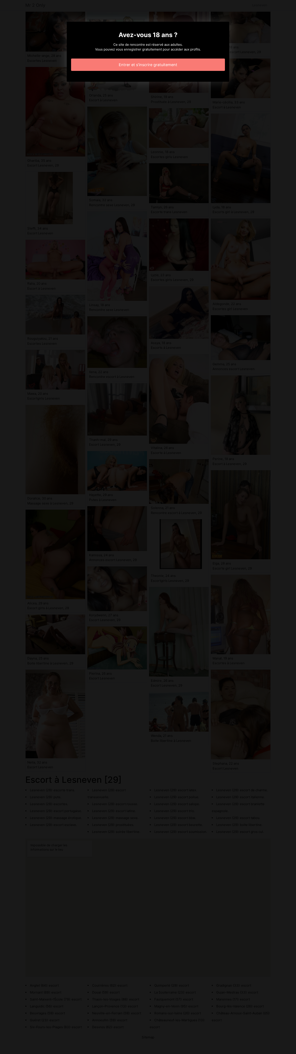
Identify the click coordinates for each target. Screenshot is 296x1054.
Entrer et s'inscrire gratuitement (148, 64)
